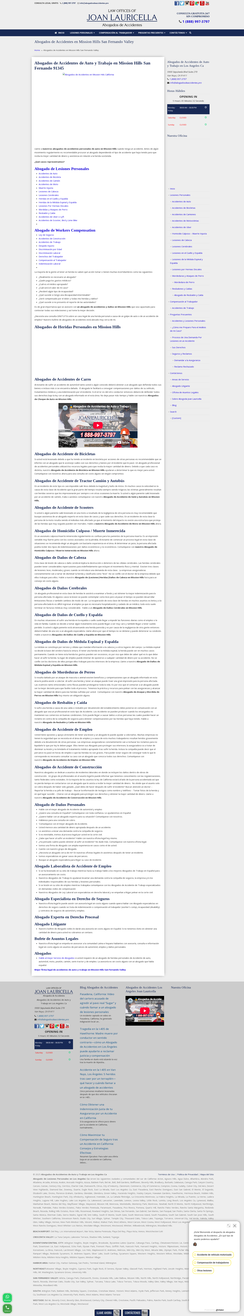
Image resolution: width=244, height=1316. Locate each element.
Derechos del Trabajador (51, 256)
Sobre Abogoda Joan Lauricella (186, 398)
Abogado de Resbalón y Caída (188, 295)
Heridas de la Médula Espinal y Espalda (58, 202)
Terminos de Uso (166, 1174)
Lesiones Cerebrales (49, 195)
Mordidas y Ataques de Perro (53, 209)
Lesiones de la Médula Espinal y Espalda (186, 261)
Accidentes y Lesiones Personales (188, 320)
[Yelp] (202, 5)
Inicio (172, 188)
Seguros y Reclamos (182, 353)
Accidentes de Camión (49, 180)
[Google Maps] (197, 5)
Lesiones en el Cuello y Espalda (187, 252)
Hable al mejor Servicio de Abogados (57, 957)
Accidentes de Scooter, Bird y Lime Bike (58, 220)
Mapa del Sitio (207, 1174)
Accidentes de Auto (48, 173)
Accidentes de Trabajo (50, 242)
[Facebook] (177, 5)
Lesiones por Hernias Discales (187, 269)
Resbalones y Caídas (182, 288)
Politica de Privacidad (187, 1174)
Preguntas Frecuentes (181, 314)
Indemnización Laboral (49, 263)
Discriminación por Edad (50, 249)
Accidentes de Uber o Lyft (51, 216)
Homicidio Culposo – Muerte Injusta (189, 233)
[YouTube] (207, 5)
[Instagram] (187, 5)
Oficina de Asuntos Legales (185, 392)
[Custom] (176, 418)
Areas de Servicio (180, 379)
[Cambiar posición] (228, 1225)
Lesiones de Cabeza (48, 191)
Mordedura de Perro (184, 282)
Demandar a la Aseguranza (187, 360)
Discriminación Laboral (49, 252)
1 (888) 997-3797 (69, 3)
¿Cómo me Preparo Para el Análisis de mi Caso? (188, 329)
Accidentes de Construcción (52, 238)
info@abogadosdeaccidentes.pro (94, 3)
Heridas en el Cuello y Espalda (53, 198)
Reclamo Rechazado (184, 366)
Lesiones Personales (180, 195)
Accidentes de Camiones (184, 214)
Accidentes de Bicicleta (50, 177)
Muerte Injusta (46, 187)
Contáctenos (176, 373)
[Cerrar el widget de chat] (234, 1225)
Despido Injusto (46, 245)
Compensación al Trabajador (184, 301)
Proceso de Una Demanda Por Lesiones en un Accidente (186, 339)
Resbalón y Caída (47, 213)
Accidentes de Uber (181, 227)
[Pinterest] (192, 5)
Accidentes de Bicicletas (183, 207)
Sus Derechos (179, 347)
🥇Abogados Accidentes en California (122, 18)
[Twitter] (182, 5)
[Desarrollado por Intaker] (220, 1310)
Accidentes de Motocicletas (185, 220)
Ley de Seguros (46, 234)
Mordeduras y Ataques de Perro (188, 275)
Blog (174, 405)
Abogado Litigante (181, 386)
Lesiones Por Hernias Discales (53, 205)
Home (37, 50)
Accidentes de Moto (48, 184)
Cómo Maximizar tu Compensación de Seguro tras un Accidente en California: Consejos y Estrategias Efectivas (99, 1143)
